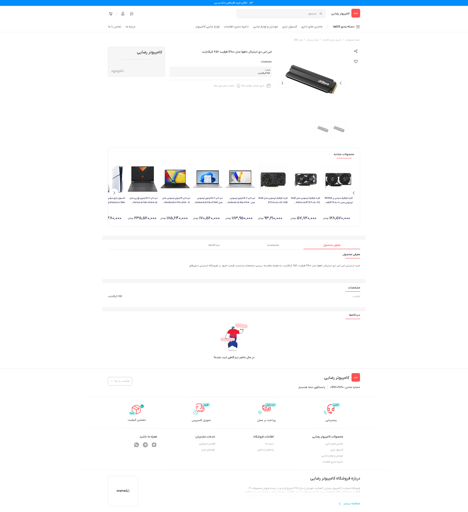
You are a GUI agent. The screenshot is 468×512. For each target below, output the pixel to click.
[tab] (331, 246)
